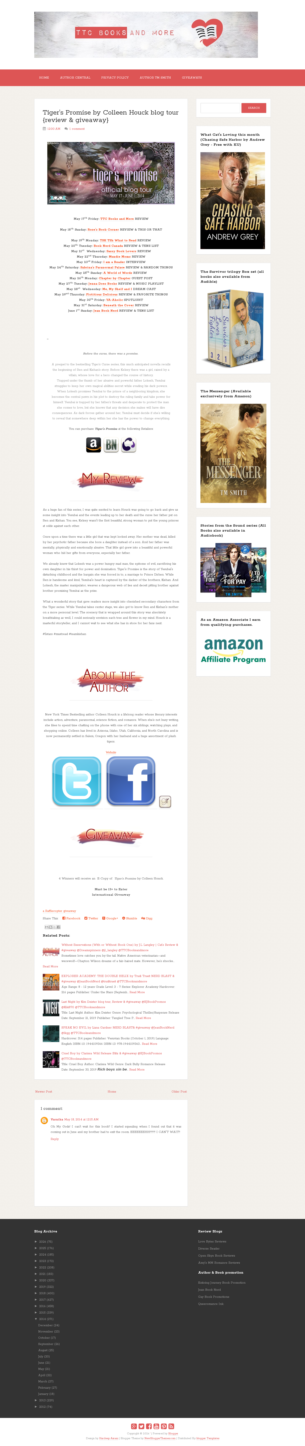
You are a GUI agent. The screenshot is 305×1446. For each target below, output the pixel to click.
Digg (148, 918)
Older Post (179, 1092)
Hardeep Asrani (108, 1438)
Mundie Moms (120, 257)
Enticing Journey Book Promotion (221, 1283)
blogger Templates (207, 1438)
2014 (42, 1319)
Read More (50, 966)
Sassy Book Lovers (121, 251)
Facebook (72, 918)
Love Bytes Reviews (212, 1241)
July (40, 1356)
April (41, 1375)
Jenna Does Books (103, 284)
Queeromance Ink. (211, 1304)
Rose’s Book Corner (103, 230)
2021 (42, 1274)
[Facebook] (149, 1427)
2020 (42, 1280)
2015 (42, 1313)
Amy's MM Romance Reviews (219, 1263)
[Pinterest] (164, 1427)
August (43, 1350)
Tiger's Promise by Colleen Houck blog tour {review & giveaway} (111, 117)
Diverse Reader (209, 1249)
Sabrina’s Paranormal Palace (102, 267)
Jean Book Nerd (106, 311)
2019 (42, 1287)
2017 (42, 1300)
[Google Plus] (134, 1427)
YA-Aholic (114, 300)
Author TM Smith (155, 78)
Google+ (111, 918)
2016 (42, 1306)
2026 (42, 1242)
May (41, 1369)
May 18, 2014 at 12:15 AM (81, 1119)
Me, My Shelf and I (117, 289)
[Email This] (47, 927)
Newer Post (43, 1092)
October (44, 1338)
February (44, 1388)
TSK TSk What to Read (118, 240)
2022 (42, 1267)
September (45, 1344)
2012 (42, 1407)
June (41, 1363)
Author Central (75, 78)
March (42, 1381)
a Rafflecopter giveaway (59, 911)
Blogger (173, 1433)
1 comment (77, 129)
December (45, 1325)
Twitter (92, 918)
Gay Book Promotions (213, 1297)
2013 (42, 1400)
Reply (55, 1139)
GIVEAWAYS (192, 78)
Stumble (131, 918)
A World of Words (117, 273)
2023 (42, 1261)
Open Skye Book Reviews (216, 1256)
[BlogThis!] (51, 927)
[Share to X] (54, 927)
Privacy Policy (115, 78)
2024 (42, 1255)
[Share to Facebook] (58, 927)
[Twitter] (141, 1427)
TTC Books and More (117, 219)
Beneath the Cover (118, 305)
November (45, 1332)
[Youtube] (156, 1427)
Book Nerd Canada (108, 246)
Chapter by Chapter (115, 278)
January (43, 1394)
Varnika (57, 1119)
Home (44, 78)
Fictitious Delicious (102, 294)
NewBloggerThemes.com (160, 1438)
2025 (42, 1248)
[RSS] (171, 1427)
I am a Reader (114, 262)
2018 (42, 1293)
